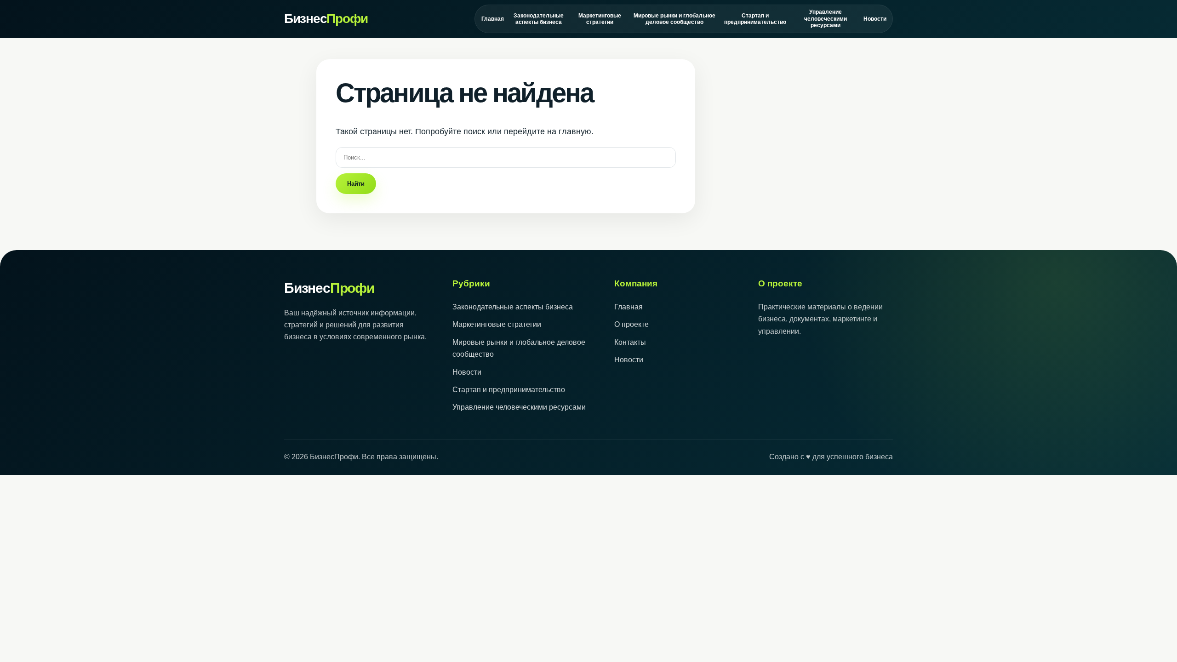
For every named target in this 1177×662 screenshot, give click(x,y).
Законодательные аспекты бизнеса (539, 18)
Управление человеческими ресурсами (825, 19)
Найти (356, 183)
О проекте (631, 324)
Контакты (630, 342)
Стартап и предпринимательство (755, 18)
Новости (874, 19)
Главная (492, 19)
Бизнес (326, 18)
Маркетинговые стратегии (599, 18)
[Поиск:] (506, 157)
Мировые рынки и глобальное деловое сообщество (674, 18)
